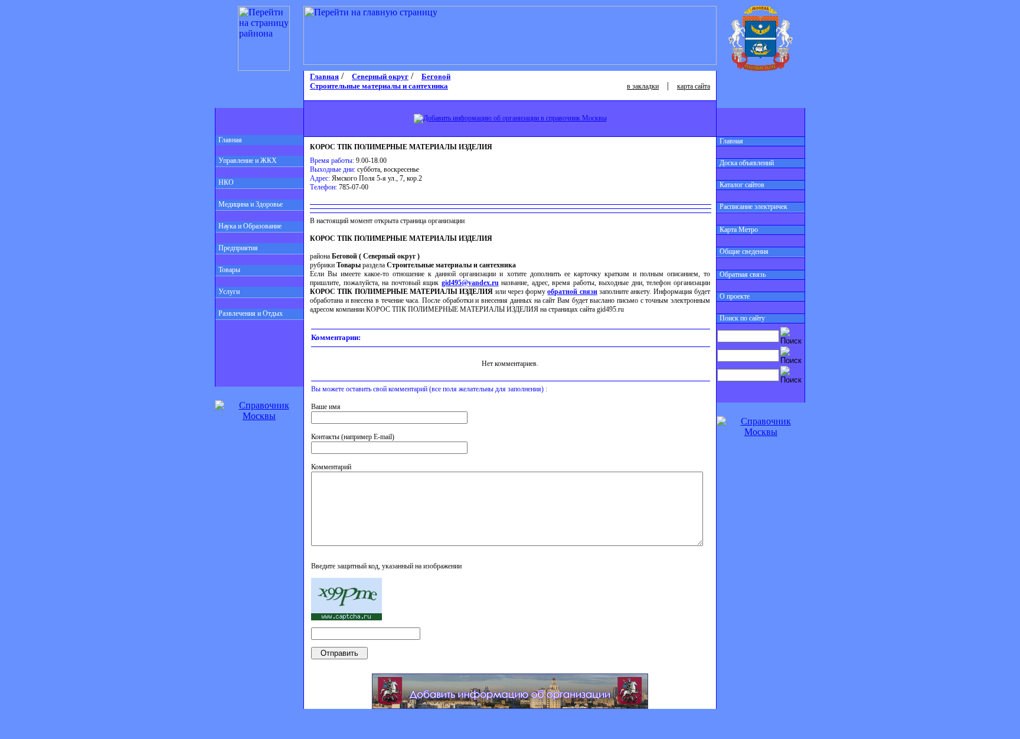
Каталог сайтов (742, 185)
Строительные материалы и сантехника (379, 85)
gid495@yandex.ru (470, 283)
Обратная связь (743, 274)
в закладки (643, 86)
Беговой (435, 76)
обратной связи (572, 291)
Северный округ (380, 76)
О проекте (735, 296)
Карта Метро (739, 229)
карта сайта (693, 86)
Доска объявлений (747, 163)
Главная (230, 140)
